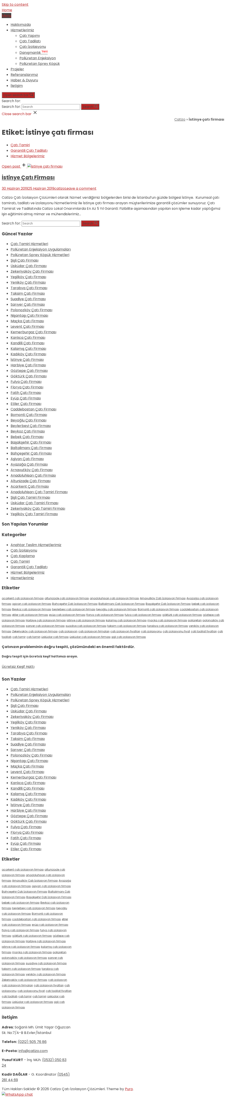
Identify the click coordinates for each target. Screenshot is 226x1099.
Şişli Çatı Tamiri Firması (30, 497)
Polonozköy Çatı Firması (31, 310)
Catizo (179, 119)
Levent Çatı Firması (27, 326)
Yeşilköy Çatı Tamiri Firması (34, 514)
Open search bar (16, 95)
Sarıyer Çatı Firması (28, 304)
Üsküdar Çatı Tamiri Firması (34, 503)
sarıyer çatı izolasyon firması (45, 626)
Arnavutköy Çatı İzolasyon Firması (163, 598)
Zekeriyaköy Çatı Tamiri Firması (38, 508)
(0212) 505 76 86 (32, 1041)
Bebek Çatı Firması (27, 436)
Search (88, 107)
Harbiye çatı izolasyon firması (46, 620)
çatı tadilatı (9, 996)
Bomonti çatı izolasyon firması (158, 609)
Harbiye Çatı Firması (28, 365)
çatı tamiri (33, 637)
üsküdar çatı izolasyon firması (90, 637)
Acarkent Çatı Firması (30, 486)
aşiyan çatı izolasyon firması (31, 604)
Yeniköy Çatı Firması (28, 282)
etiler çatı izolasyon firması (30, 615)
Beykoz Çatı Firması (28, 431)
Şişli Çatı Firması (24, 260)
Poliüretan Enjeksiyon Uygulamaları (41, 249)
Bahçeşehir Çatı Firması (31, 453)
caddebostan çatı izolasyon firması (36, 919)
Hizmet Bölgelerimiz (28, 156)
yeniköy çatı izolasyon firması (46, 974)
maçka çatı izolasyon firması (167, 620)
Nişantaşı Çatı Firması (29, 315)
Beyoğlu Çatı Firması (28, 420)
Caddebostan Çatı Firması (33, 409)
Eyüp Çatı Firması (26, 398)
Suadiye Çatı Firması (28, 298)
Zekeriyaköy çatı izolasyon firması (35, 631)
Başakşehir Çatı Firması (31, 442)
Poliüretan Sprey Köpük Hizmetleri (40, 254)
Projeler (17, 69)
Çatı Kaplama (23, 555)
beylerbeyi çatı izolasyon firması (73, 609)
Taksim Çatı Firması (28, 293)
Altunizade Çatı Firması (31, 480)
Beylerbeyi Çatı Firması (31, 425)
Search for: (11, 100)
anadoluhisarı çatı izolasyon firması (114, 598)
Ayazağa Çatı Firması (29, 464)
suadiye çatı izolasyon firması (86, 626)
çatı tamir (19, 637)
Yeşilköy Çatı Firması (28, 276)
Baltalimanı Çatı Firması (31, 447)
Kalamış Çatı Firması (28, 348)
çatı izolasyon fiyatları (125, 631)
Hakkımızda (21, 24)
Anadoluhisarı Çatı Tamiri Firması (39, 491)
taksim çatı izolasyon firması (126, 626)
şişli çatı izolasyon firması (128, 637)
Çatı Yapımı (29, 35)
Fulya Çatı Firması (26, 381)
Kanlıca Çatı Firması (28, 337)
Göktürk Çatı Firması (29, 376)
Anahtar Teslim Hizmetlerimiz (36, 544)
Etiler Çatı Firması (26, 403)
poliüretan (195, 620)
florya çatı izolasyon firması (105, 615)
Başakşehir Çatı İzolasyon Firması (168, 604)
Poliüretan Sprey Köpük (39, 63)
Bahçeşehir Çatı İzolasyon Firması (75, 604)
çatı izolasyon (67, 631)
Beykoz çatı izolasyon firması (31, 609)
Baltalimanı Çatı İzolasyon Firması (121, 604)
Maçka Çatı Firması (27, 321)
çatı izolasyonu (151, 631)
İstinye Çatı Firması (28, 177)
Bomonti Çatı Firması (29, 414)
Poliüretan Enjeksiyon (37, 58)
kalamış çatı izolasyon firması (126, 620)
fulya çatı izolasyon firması (143, 615)
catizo (59, 188)
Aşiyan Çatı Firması (27, 458)
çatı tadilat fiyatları (204, 631)
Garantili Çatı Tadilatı (29, 150)
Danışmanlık (33, 52)
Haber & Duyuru (24, 80)
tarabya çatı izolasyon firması (167, 626)
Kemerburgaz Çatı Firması (33, 332)
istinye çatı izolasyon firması (86, 620)
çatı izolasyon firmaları (93, 631)
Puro (129, 1089)
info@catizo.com (33, 1050)
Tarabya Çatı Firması (29, 287)
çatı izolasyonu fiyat (176, 631)
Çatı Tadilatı (30, 41)
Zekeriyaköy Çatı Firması (32, 271)
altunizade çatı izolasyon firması (67, 598)
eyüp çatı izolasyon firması (67, 615)
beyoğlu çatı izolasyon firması (116, 609)
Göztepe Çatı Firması (29, 370)
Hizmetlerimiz (22, 30)
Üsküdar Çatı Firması (29, 265)
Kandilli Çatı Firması (27, 343)
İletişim (17, 85)
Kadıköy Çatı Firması (28, 354)
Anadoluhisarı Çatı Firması (33, 475)
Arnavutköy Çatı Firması (32, 469)
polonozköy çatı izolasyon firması (24, 958)
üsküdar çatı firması (55, 637)
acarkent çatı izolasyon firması (23, 598)
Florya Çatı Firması (27, 387)
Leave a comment (80, 188)
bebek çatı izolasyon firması (21, 902)
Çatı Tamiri (20, 145)
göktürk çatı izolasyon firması (182, 615)
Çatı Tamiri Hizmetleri (29, 243)
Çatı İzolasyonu (32, 46)
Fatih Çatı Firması (26, 392)
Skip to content (15, 4)
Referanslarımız (24, 74)
